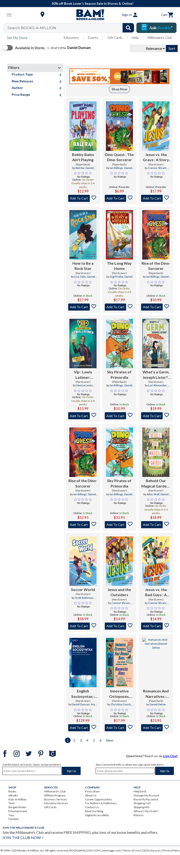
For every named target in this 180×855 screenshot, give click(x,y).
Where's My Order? (146, 811)
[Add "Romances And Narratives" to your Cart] (156, 727)
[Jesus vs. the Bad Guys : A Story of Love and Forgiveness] (156, 561)
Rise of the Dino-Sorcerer (156, 266)
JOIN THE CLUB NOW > (23, 837)
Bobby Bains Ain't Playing (83, 157)
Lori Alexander (157, 385)
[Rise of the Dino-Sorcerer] (156, 235)
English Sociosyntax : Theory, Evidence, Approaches (82, 694)
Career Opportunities (98, 799)
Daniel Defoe (158, 704)
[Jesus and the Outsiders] (119, 561)
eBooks (13, 795)
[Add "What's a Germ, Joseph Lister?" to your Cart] (156, 415)
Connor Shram (157, 168)
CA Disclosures (151, 850)
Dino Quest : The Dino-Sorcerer (119, 157)
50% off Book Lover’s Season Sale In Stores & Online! (92, 3)
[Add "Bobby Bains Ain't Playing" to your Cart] (83, 198)
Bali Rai (79, 168)
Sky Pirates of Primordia (119, 374)
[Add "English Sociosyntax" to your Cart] (83, 727)
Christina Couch (121, 704)
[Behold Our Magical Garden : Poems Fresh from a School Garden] (156, 452)
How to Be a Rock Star (83, 266)
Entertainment (17, 811)
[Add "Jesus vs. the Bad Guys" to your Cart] (156, 626)
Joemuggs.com (111, 850)
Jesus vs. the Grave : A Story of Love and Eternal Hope (156, 157)
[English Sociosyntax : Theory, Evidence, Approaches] (83, 662)
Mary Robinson (87, 706)
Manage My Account (146, 795)
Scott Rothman (84, 597)
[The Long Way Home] (119, 235)
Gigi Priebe (116, 276)
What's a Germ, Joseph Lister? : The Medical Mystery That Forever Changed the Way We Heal (155, 375)
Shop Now (119, 89)
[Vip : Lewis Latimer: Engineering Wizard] (83, 343)
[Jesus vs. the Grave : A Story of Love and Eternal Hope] (156, 126)
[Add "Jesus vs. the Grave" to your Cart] (156, 198)
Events (93, 38)
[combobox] (72, 27)
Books (12, 791)
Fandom (13, 819)
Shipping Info (141, 807)
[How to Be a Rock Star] (83, 235)
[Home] (90, 14)
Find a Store (92, 791)
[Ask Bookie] (156, 28)
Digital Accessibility (97, 815)
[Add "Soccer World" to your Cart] (83, 626)
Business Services (55, 799)
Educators (71, 38)
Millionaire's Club (160, 38)
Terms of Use (131, 850)
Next (109, 740)
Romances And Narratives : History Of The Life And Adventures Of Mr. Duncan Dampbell (156, 694)
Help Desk (140, 791)
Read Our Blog (94, 811)
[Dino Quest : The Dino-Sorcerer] (119, 126)
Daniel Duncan (86, 170)
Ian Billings (116, 168)
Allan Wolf (153, 494)
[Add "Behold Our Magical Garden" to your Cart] (156, 524)
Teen (11, 803)
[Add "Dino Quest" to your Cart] (119, 198)
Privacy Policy (171, 850)
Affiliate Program (54, 795)
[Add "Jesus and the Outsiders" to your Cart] (119, 626)
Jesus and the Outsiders (119, 592)
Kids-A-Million (17, 799)
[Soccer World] (83, 561)
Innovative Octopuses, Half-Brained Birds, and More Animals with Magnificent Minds (119, 694)
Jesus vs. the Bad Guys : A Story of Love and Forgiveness (156, 592)
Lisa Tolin (80, 276)
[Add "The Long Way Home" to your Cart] (119, 307)
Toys (11, 815)
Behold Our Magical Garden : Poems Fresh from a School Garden (155, 483)
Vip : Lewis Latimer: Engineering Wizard (83, 375)
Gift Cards (115, 38)
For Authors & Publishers (101, 803)
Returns (139, 815)
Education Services (56, 803)
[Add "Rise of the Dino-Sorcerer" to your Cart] (156, 307)
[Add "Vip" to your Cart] (83, 415)
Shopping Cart (142, 803)
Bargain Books (17, 807)
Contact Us (92, 807)
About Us (91, 795)
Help (135, 38)
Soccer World (83, 589)
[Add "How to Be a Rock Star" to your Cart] (83, 307)
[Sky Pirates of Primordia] (119, 343)
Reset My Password (146, 799)
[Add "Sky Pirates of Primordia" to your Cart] (119, 415)
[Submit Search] (128, 27)
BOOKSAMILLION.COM (84, 850)
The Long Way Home (119, 266)
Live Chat (170, 756)
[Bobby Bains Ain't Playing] (83, 126)
